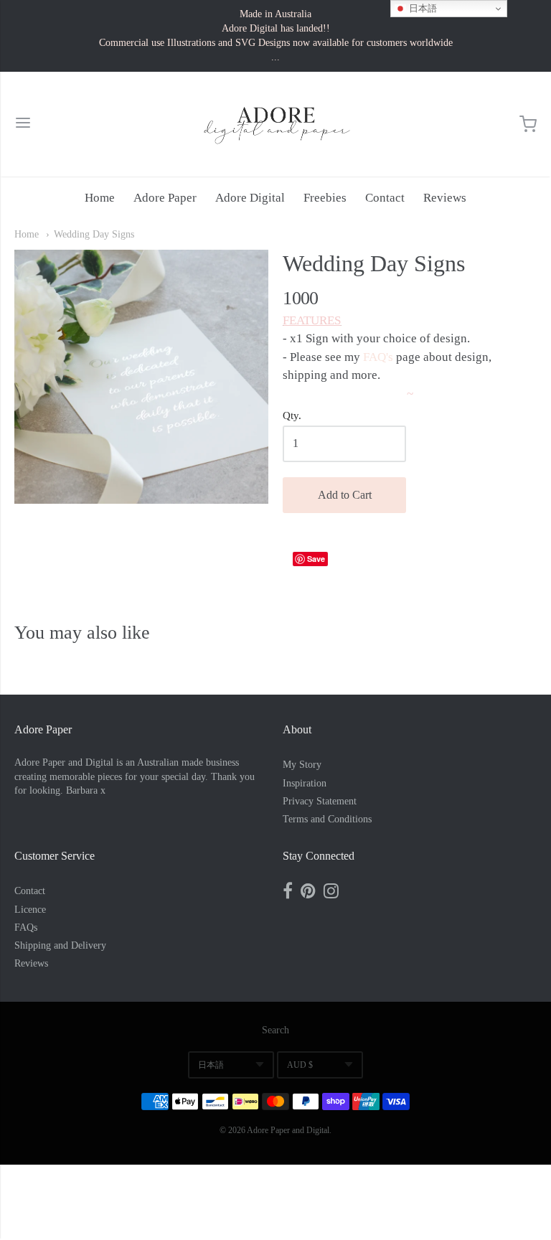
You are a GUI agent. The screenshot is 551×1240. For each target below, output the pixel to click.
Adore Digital (250, 198)
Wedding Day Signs (94, 234)
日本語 (211, 1065)
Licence (30, 909)
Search (275, 1030)
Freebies (325, 198)
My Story (302, 764)
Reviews (444, 198)
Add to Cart (345, 495)
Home (100, 198)
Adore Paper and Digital (288, 1130)
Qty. (292, 415)
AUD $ (300, 1065)
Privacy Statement (320, 801)
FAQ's (378, 357)
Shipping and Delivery (60, 945)
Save (316, 558)
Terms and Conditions (327, 819)
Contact (385, 198)
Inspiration (304, 783)
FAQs (25, 927)
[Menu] (23, 124)
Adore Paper (165, 198)
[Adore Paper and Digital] (275, 124)
